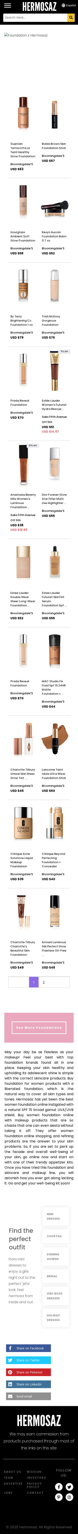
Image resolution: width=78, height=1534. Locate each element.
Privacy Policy (34, 1485)
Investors (36, 1478)
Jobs (8, 1493)
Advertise (13, 1483)
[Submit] (71, 18)
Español (70, 5)
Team (8, 1478)
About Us (12, 1472)
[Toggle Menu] (7, 3)
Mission (34, 1472)
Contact (35, 1493)
